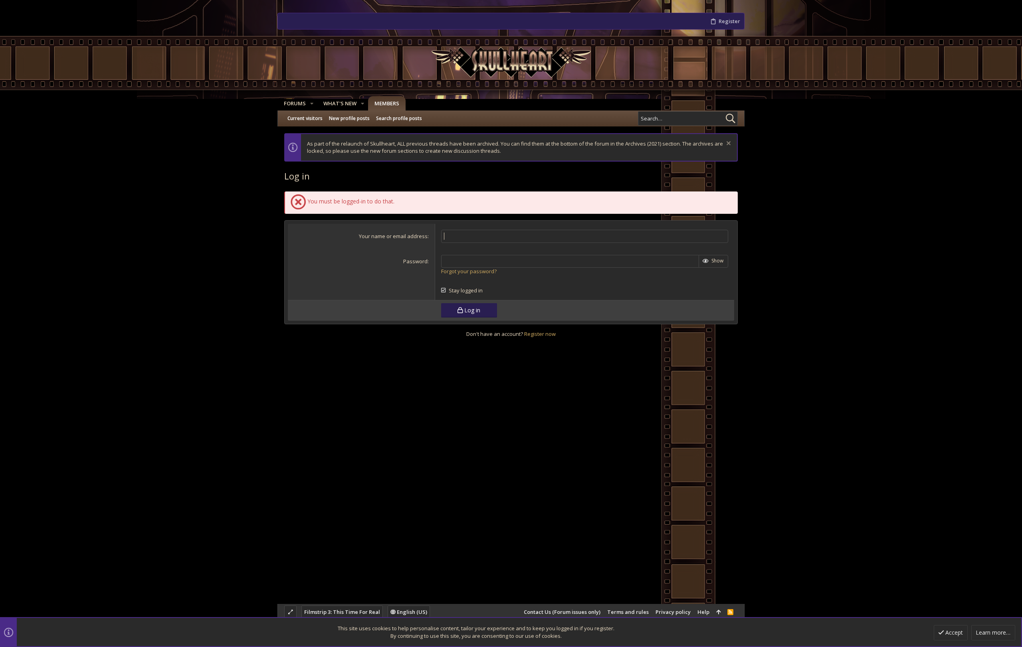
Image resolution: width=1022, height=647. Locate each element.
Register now (540, 333)
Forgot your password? (469, 271)
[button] (312, 103)
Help (703, 611)
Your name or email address (393, 236)
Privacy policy (673, 611)
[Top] (718, 612)
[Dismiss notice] (727, 144)
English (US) (411, 611)
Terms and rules (628, 611)
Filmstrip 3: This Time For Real (342, 611)
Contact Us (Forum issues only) (562, 611)
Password (415, 261)
